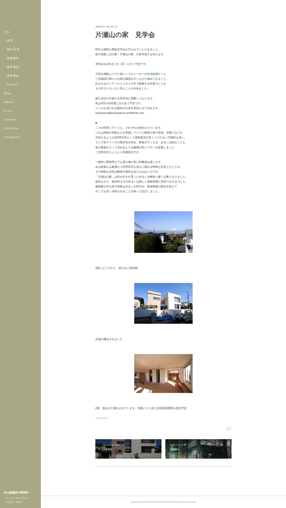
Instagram (11, 137)
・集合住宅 (11, 49)
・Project (11, 84)
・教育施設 (11, 66)
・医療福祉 (11, 58)
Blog (7, 93)
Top (7, 31)
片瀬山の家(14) (102, 418)
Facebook (11, 128)
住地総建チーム (156, 74)
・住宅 (8, 40)
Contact (10, 119)
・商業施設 (11, 75)
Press (8, 110)
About (8, 102)
